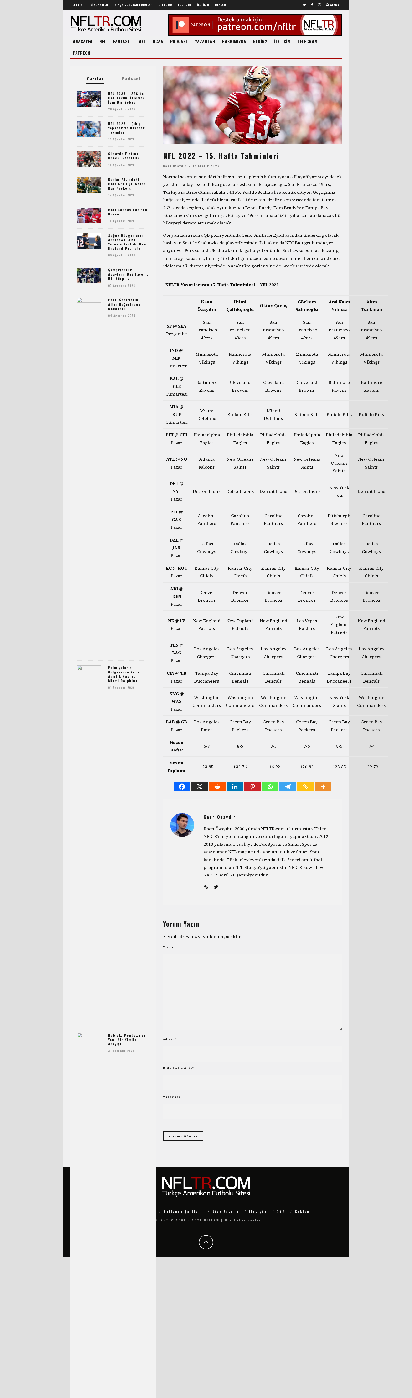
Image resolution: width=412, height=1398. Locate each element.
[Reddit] (217, 786)
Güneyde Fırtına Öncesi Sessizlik (124, 155)
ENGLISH (78, 5)
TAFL (141, 41)
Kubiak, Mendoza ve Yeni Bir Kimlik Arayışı (127, 1039)
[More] (323, 786)
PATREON (81, 53)
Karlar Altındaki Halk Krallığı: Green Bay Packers (127, 183)
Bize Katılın (225, 1211)
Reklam (302, 1211)
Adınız (169, 1039)
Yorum (168, 947)
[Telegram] (287, 786)
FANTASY (121, 41)
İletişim (258, 1211)
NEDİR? (260, 41)
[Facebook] (182, 786)
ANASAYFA (83, 41)
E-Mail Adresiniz (178, 1067)
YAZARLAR (205, 41)
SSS (281, 1211)
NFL (102, 41)
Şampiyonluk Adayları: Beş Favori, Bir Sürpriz (128, 274)
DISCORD (165, 5)
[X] (199, 786)
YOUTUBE (184, 5)
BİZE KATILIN (99, 5)
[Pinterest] (252, 786)
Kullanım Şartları (183, 1211)
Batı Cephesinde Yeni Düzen (128, 211)
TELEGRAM (308, 41)
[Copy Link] (305, 786)
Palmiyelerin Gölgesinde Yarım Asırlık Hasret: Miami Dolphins (124, 674)
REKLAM (220, 5)
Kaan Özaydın (175, 165)
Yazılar (95, 78)
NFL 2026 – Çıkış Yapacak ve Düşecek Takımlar (126, 128)
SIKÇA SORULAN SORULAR (134, 5)
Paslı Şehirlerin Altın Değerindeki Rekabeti (125, 304)
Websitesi (171, 1096)
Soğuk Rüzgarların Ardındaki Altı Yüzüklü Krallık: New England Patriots (127, 242)
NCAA (158, 41)
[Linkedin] (235, 786)
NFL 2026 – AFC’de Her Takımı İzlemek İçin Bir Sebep (126, 97)
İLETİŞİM (203, 5)
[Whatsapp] (270, 786)
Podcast (131, 78)
